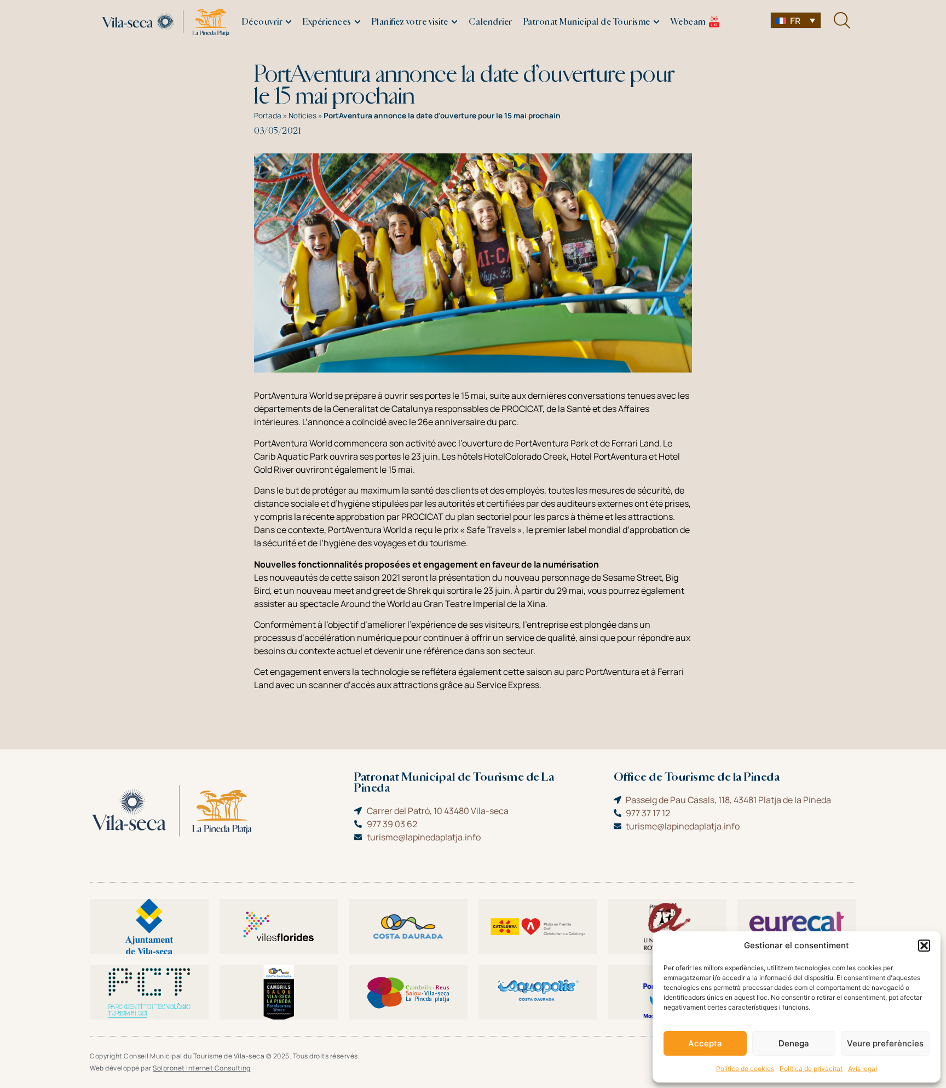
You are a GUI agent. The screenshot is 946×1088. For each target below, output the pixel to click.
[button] (924, 945)
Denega (793, 1043)
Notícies (302, 116)
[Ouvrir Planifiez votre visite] (454, 22)
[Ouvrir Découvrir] (288, 22)
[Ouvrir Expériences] (357, 22)
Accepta (705, 1043)
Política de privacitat (811, 1068)
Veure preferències (885, 1043)
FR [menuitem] (795, 20)
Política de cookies (745, 1068)
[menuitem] (795, 20)
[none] (795, 20)
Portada (267, 116)
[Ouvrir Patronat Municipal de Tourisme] (656, 22)
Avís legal (862, 1068)
